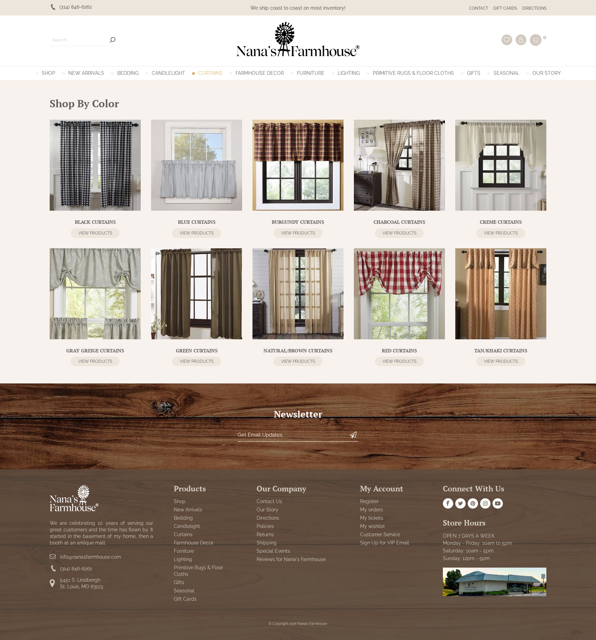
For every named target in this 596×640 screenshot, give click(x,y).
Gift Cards (505, 8)
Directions (534, 8)
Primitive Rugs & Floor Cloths (413, 73)
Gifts (473, 73)
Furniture (311, 73)
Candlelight (168, 73)
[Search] (113, 40)
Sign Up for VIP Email (384, 543)
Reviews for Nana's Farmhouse (291, 559)
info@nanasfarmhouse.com (90, 557)
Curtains (210, 73)
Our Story (547, 73)
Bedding (128, 73)
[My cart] (536, 40)
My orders (371, 509)
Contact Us (269, 501)
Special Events (273, 551)
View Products (95, 233)
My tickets (371, 518)
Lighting (349, 73)
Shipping (267, 543)
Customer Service (380, 534)
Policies (265, 526)
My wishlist (372, 526)
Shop (48, 73)
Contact (478, 8)
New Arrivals (86, 73)
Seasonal (506, 73)
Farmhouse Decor (260, 73)
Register (369, 501)
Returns (265, 534)
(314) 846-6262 (76, 568)
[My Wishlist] (506, 39)
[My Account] (521, 39)
